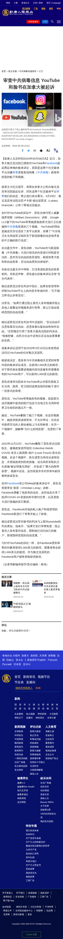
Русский (6, 664)
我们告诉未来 (32, 830)
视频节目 (44, 676)
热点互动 (34, 735)
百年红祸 (30, 857)
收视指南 (32, 893)
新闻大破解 (35, 750)
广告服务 (32, 896)
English (41, 660)
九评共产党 (31, 849)
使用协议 (7, 896)
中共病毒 (42, 172)
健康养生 (22, 778)
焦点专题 (12, 71)
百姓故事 (30, 869)
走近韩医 (21, 802)
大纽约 (16, 655)
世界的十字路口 (37, 762)
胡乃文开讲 (22, 790)
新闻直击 (19, 747)
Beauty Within (47, 802)
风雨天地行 (31, 861)
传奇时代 (30, 834)
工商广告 (30, 880)
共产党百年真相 (33, 838)
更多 (30, 914)
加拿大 (25, 655)
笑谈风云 (49, 735)
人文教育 (50, 726)
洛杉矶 (34, 655)
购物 (38, 688)
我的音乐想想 (46, 821)
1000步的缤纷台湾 (48, 815)
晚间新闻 (19, 743)
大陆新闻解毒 (36, 770)
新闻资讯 (29, 676)
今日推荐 (53, 714)
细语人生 (34, 774)
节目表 (19, 682)
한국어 (26, 664)
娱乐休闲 (45, 778)
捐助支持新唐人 (24, 688)
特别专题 (31, 825)
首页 (4, 71)
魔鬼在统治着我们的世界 (37, 846)
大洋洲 (43, 655)
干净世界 (49, 907)
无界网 (6, 914)
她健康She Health (25, 786)
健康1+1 (21, 783)
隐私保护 (45, 893)
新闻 (17, 698)
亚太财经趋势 (21, 766)
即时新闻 (42, 714)
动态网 (49, 910)
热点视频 (30, 714)
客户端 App (8, 900)
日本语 (17, 664)
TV (45, 22)
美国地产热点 (51, 758)
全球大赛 (51, 717)
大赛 (16, 3)
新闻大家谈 (35, 731)
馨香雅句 (49, 743)
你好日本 (44, 786)
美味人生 (44, 798)
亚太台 (19, 660)
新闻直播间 (33, 22)
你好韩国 (44, 790)
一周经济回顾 (21, 758)
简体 (41, 3)
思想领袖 (34, 747)
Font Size (48, 150)
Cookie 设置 (31, 934)
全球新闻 (19, 731)
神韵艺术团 (21, 907)
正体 (35, 3)
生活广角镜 (45, 783)
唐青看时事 (35, 758)
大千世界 (44, 806)
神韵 (8, 3)
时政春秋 (34, 743)
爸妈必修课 (50, 750)
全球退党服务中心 (24, 910)
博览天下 (19, 717)
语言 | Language (53, 3)
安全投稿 (19, 896)
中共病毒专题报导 (27, 71)
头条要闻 (19, 714)
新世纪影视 (18, 914)
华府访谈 (19, 754)
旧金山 (10, 660)
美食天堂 (44, 794)
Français (52, 660)
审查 (15, 172)
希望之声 (7, 910)
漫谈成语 (49, 747)
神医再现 (21, 798)
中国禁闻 (19, 739)
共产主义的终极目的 (35, 842)
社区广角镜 (20, 762)
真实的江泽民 (32, 853)
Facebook (51, 163)
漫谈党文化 (31, 873)
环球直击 (19, 735)
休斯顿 (52, 655)
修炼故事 (30, 876)
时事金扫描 (35, 739)
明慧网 (39, 910)
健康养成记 (22, 794)
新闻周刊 (19, 750)
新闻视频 (20, 726)
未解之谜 (49, 731)
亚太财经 (19, 770)
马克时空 (34, 766)
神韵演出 (40, 717)
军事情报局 (35, 754)
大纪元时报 (35, 907)
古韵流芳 (49, 739)
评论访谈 (35, 726)
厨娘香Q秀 (45, 809)
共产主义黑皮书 (33, 865)
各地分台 (25, 3)
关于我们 (20, 893)
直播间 (30, 682)
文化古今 (49, 754)
